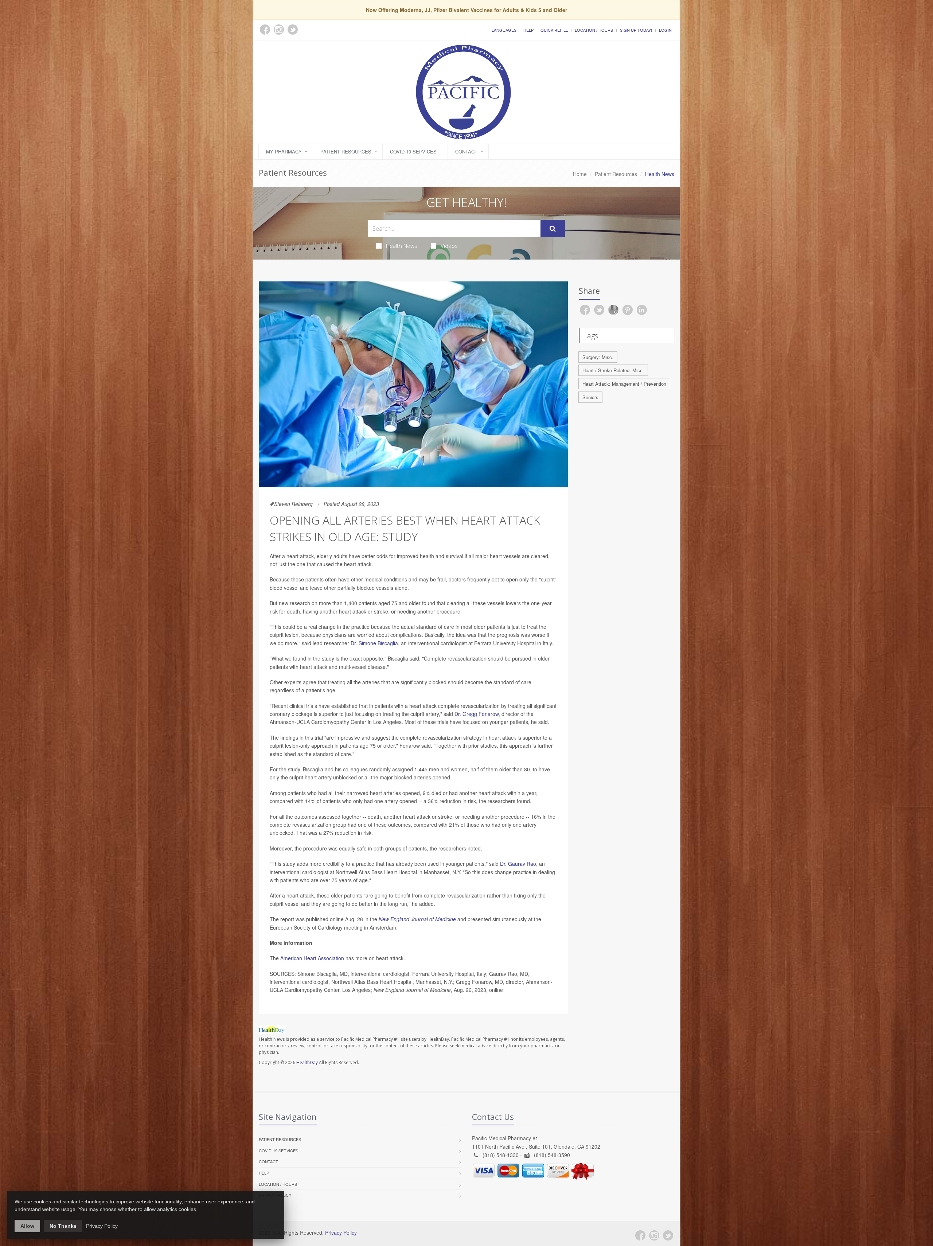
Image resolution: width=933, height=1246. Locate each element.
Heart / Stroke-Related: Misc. (613, 370)
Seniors (590, 397)
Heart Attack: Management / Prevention (624, 383)
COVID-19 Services (413, 151)
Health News (401, 245)
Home (580, 174)
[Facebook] (640, 1235)
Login (665, 30)
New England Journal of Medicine (417, 919)
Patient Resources (345, 151)
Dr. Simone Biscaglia (374, 643)
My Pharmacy (284, 151)
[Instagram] (654, 1235)
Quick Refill (554, 30)
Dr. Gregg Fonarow (476, 713)
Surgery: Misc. (597, 357)
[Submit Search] (552, 228)
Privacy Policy (341, 1232)
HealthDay (307, 1062)
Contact (466, 151)
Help (528, 30)
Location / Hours (594, 30)
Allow (27, 1226)
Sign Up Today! (636, 30)
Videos (449, 245)
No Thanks (63, 1226)
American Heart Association (312, 958)
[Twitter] (668, 1235)
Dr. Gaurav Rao (518, 863)
